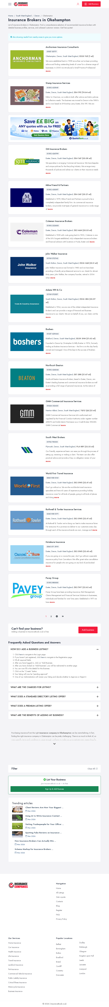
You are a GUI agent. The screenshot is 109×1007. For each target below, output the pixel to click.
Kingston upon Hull (86, 955)
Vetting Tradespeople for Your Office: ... (44, 824)
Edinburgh (83, 947)
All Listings (60, 892)
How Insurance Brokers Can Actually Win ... (35, 840)
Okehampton (51, 56)
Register (59, 910)
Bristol (58, 961)
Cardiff (59, 966)
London (82, 973)
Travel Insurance (14, 960)
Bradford (59, 957)
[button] (97, 768)
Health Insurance (14, 951)
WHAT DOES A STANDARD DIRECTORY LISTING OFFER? (38, 696)
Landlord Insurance (15, 965)
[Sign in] (78, 4)
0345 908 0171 (52, 514)
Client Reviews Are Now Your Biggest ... (44, 807)
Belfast (58, 944)
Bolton (58, 953)
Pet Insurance (13, 969)
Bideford (49, 338)
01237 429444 (52, 334)
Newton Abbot (51, 410)
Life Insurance (13, 956)
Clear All (91, 768)
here (21, 654)
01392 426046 (53, 370)
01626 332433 (52, 406)
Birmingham (60, 948)
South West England (70, 56)
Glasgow (82, 951)
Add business (88, 629)
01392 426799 (52, 153)
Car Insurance (13, 947)
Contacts (59, 901)
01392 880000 (52, 582)
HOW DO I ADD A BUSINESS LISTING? (29, 649)
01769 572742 (52, 258)
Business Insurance (15, 991)
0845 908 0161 (53, 478)
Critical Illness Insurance (17, 982)
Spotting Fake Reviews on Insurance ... (43, 832)
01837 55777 (52, 51)
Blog (58, 906)
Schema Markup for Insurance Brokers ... (34, 849)
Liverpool (82, 969)
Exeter (48, 92)
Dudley (82, 942)
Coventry (59, 970)
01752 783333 (52, 442)
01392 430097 (52, 189)
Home (58, 888)
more (48, 71)
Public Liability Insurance (17, 978)
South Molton (51, 263)
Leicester (82, 964)
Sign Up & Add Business (54, 789)
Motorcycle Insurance (16, 987)
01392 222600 (53, 225)
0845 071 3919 (52, 546)
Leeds (81, 960)
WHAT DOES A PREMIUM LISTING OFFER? (31, 705)
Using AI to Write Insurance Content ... (43, 815)
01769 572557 (52, 294)
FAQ (58, 914)
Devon (59, 56)
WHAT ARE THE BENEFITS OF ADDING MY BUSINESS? (37, 715)
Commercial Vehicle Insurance (20, 973)
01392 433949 (52, 87)
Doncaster (60, 975)
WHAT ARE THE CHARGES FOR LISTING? (31, 687)
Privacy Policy (61, 919)
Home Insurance (14, 943)
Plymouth (49, 446)
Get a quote (60, 897)
